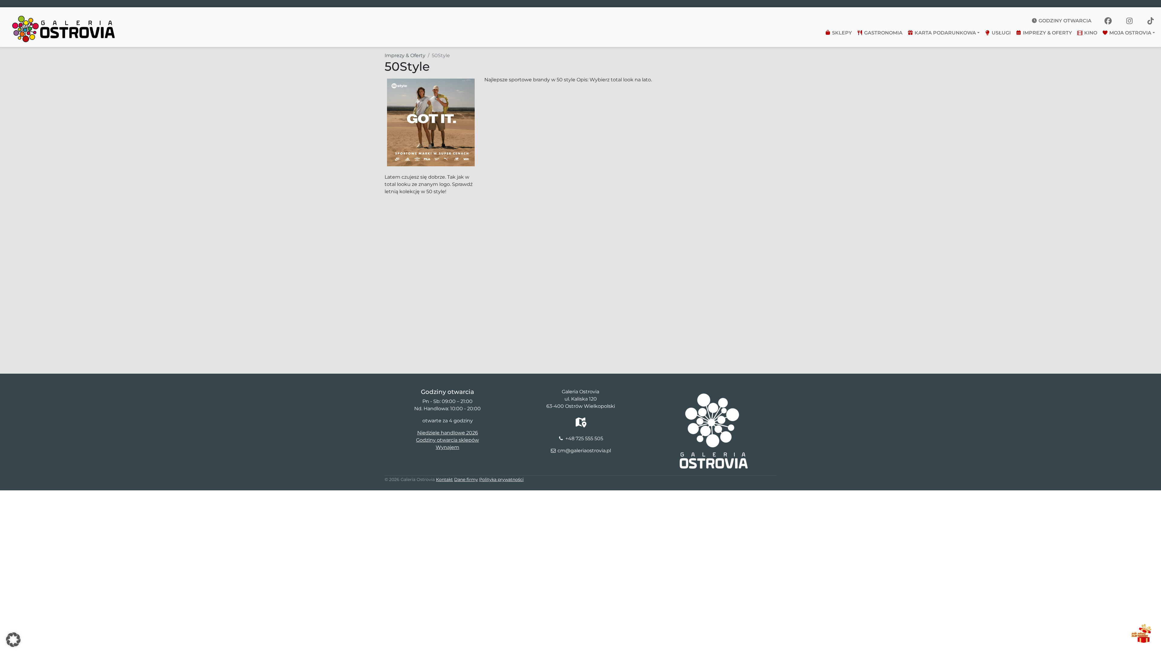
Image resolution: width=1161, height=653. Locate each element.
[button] (13, 639)
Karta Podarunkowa (944, 33)
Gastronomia (882, 33)
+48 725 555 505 (584, 438)
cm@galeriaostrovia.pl (584, 450)
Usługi (1000, 33)
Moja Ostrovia (1129, 33)
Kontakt (444, 479)
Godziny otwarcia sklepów (447, 440)
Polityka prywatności (501, 479)
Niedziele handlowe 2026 (447, 433)
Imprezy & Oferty (1047, 33)
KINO (1090, 33)
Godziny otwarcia (1064, 21)
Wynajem (447, 447)
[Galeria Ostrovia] (64, 17)
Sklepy (841, 33)
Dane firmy (466, 479)
